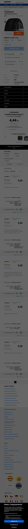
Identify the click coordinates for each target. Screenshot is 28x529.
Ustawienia (14, 527)
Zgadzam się (14, 521)
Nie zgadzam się (14, 524)
